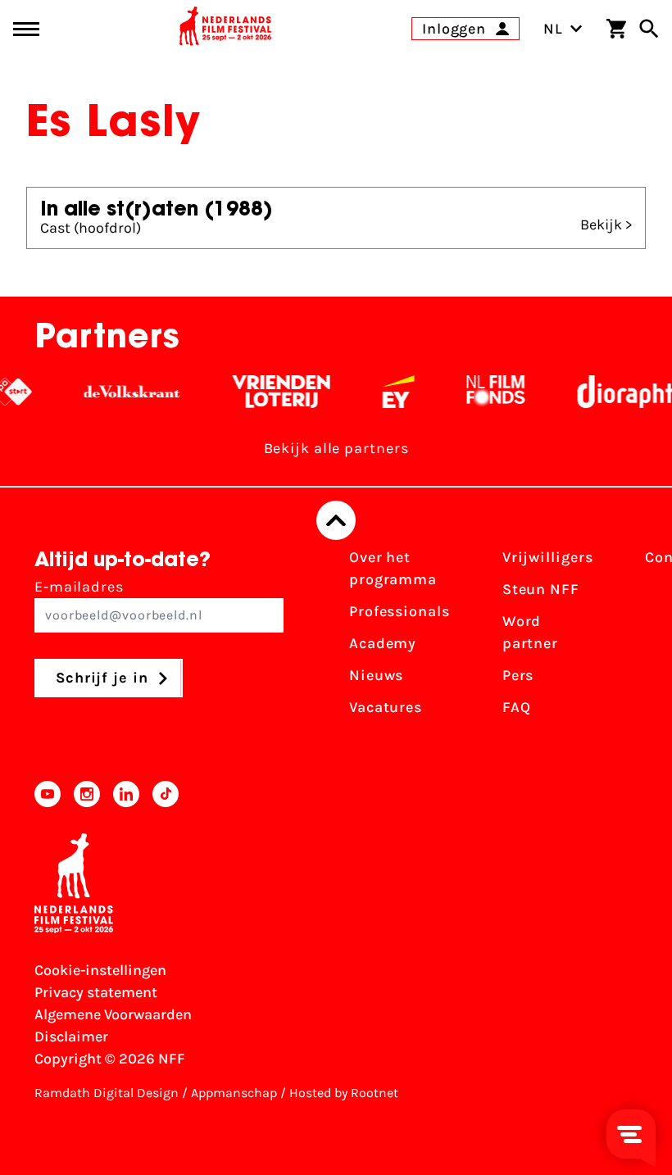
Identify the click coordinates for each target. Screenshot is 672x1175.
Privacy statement (95, 992)
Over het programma (393, 568)
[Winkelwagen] (616, 29)
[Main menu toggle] (26, 29)
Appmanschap (234, 1092)
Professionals (399, 611)
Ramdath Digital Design (106, 1092)
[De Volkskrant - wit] (117, 391)
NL (553, 29)
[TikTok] (165, 794)
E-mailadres (79, 587)
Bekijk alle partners (336, 448)
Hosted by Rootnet (343, 1092)
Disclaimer (71, 1037)
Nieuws (376, 675)
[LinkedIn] (126, 794)
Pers (518, 675)
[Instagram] (87, 794)
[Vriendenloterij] (266, 391)
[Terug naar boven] (336, 520)
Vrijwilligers (547, 557)
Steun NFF (540, 589)
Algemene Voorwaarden (113, 1014)
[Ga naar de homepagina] (225, 29)
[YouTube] (47, 794)
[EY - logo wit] (383, 391)
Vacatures (385, 707)
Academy (382, 643)
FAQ (516, 707)
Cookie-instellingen (100, 970)
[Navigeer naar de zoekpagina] (649, 29)
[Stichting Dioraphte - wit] (616, 391)
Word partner (530, 632)
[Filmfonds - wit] (481, 391)
